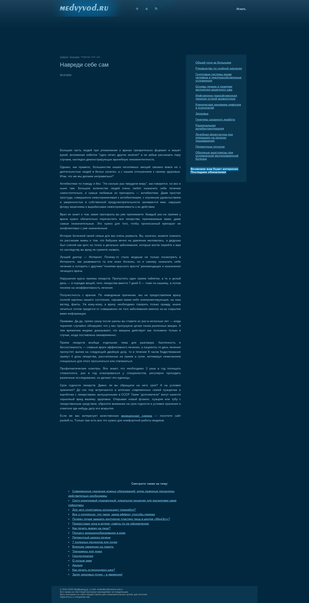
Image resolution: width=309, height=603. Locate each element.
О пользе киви (82, 560)
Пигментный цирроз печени (91, 537)
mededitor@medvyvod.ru (110, 589)
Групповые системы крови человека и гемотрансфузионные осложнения (218, 77)
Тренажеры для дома (87, 551)
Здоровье (202, 113)
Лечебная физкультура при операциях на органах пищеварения (214, 137)
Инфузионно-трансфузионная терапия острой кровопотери (216, 97)
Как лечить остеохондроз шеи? (93, 569)
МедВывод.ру (81, 589)
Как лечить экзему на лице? (91, 528)
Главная (64, 57)
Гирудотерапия (82, 556)
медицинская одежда (136, 415)
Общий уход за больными (213, 62)
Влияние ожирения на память (93, 546)
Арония (77, 565)
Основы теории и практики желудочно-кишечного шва (213, 88)
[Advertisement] (95, 106)
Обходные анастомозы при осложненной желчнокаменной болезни (216, 155)
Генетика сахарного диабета (215, 119)
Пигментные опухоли (210, 146)
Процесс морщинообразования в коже (98, 532)
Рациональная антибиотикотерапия (209, 127)
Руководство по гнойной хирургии (218, 68)
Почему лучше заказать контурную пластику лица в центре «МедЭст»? (121, 519)
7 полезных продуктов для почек (94, 542)
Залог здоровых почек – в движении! (97, 574)
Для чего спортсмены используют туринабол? (104, 509)
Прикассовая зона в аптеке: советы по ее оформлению (110, 523)
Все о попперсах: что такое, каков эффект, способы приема (113, 514)
